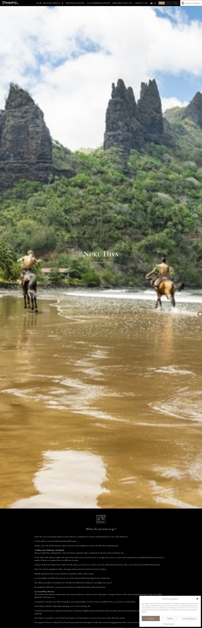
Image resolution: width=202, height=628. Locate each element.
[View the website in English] (153, 3)
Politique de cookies (169, 624)
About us (141, 3)
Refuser (170, 618)
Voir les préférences (189, 618)
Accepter (151, 618)
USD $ (162, 3)
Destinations (75, 3)
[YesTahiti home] (10, 3)
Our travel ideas (48, 3)
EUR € (169, 3)
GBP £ (176, 3)
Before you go (123, 3)
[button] (197, 599)
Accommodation (98, 3)
